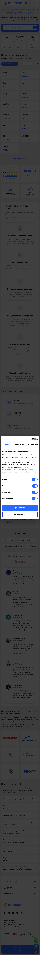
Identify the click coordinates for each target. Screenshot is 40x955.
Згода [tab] (7, 444)
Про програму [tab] (32, 444)
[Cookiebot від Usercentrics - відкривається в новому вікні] (29, 439)
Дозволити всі (20, 508)
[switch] (35, 486)
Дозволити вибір (20, 514)
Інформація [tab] (19, 444)
